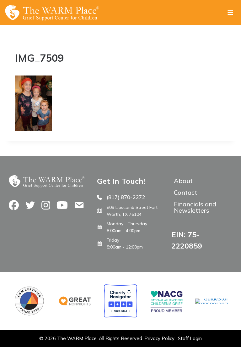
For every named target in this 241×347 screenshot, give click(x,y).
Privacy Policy (159, 338)
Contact (185, 192)
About (183, 181)
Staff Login (190, 338)
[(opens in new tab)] (211, 303)
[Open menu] (230, 12)
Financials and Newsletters (195, 207)
